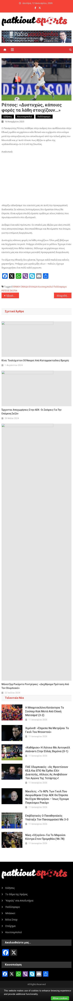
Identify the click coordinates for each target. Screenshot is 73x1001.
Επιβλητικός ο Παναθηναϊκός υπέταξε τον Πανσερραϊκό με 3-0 (46, 817)
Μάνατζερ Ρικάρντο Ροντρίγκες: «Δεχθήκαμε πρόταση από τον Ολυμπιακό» (35, 686)
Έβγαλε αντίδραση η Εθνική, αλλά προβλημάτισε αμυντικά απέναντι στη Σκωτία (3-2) (12, 295)
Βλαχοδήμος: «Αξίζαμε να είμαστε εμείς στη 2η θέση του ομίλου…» (64, 295)
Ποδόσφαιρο (44, 116)
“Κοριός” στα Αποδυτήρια (19, 900)
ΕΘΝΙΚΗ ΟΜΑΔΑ (20, 286)
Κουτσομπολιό (24, 116)
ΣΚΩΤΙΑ (13, 290)
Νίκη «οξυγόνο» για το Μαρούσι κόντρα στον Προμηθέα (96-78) (45, 836)
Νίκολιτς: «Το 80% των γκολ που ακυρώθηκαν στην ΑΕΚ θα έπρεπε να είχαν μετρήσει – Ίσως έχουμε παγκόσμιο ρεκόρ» (47, 797)
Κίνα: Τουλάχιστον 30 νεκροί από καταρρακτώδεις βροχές (35, 360)
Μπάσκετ (10, 913)
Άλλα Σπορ (11, 919)
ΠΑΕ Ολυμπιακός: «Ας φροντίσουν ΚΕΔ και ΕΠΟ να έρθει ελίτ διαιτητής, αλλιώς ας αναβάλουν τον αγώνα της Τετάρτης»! (46, 772)
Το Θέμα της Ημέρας (16, 894)
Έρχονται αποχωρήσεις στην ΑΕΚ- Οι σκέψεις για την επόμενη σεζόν (31, 411)
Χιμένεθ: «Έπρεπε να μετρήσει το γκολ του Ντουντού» (47, 730)
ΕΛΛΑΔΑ (33, 286)
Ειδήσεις (8, 116)
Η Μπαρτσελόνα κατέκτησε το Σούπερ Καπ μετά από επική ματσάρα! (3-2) (44, 711)
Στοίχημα (10, 926)
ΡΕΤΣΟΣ (5, 290)
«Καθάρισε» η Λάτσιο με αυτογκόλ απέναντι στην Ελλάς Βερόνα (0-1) (47, 749)
